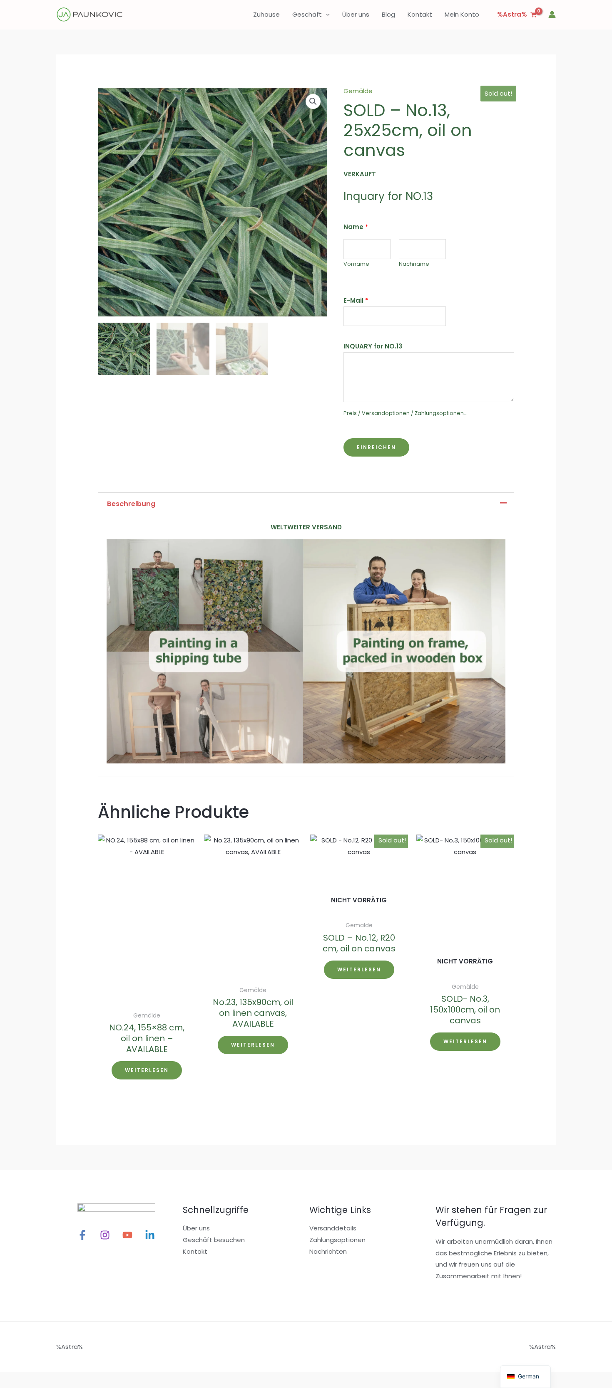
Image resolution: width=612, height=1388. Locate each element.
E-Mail (355, 300)
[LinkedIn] (150, 1235)
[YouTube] (127, 1235)
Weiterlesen (147, 1070)
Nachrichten (328, 1251)
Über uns (196, 1228)
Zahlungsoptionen (337, 1239)
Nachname (414, 263)
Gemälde (358, 90)
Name (355, 226)
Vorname (356, 263)
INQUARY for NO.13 (372, 346)
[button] (326, 14)
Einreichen (376, 447)
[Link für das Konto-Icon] (552, 14)
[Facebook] (82, 1235)
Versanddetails (332, 1228)
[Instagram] (105, 1235)
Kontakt (195, 1251)
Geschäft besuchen (214, 1239)
